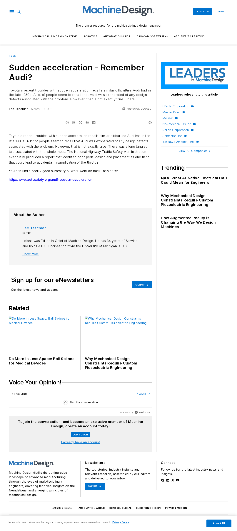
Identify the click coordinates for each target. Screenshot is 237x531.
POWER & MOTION (176, 508)
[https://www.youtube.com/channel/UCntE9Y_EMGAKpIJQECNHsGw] (178, 480)
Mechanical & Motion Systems (55, 36)
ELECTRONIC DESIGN (148, 508)
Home (12, 56)
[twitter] (80, 122)
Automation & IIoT (117, 36)
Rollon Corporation (175, 130)
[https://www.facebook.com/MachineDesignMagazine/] (163, 480)
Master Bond (171, 112)
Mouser (167, 118)
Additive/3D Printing (189, 36)
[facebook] (67, 122)
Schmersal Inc (172, 136)
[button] (11, 11)
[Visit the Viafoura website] (142, 412)
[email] (94, 122)
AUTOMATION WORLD (92, 508)
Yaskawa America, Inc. (178, 142)
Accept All (219, 523)
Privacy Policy (120, 522)
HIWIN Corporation (175, 106)
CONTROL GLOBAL (120, 508)
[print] (150, 122)
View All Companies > (194, 151)
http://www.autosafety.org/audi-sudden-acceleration (50, 179)
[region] (80, 403)
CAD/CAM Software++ (152, 36)
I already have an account (80, 442)
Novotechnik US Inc (176, 124)
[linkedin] (74, 122)
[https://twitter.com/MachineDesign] (173, 480)
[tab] (19, 394)
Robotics (90, 36)
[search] (18, 11)
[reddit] (87, 122)
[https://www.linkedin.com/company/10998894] (168, 480)
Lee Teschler (18, 109)
